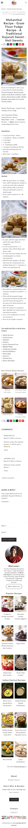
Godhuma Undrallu (10, 349)
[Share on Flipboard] (23, 44)
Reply (6, 450)
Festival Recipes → (20, 766)
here (17, 124)
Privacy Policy (14, 780)
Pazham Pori (7, 358)
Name (3, 526)
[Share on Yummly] (20, 44)
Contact (14, 812)
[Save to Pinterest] (11, 44)
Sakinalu (6, 340)
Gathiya (5, 342)
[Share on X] (17, 44)
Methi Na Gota (8, 335)
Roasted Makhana (9, 351)
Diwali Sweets (8, 337)
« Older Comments (7, 478)
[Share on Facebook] (8, 44)
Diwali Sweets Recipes (14, 9)
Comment (5, 501)
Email (4, 532)
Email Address (14, 792)
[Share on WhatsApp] (14, 44)
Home (3, 9)
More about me (14, 586)
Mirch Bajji (7, 353)
